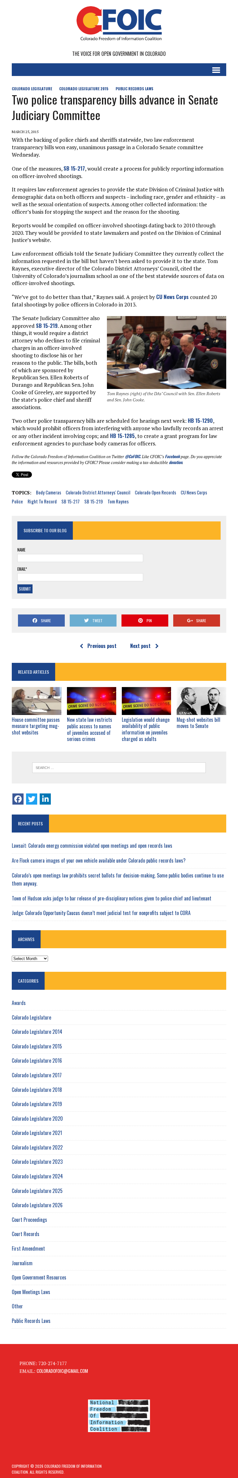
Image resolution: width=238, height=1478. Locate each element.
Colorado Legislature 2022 (37, 1147)
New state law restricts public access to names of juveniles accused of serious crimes (89, 729)
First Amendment (28, 1248)
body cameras (48, 492)
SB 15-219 (47, 325)
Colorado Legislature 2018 (37, 1089)
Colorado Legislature (32, 88)
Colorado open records (155, 492)
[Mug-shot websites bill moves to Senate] (201, 710)
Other (17, 1306)
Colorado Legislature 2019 (37, 1104)
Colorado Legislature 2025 (37, 1190)
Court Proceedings (29, 1219)
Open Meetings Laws (31, 1292)
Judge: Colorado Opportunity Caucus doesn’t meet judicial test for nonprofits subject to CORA (101, 913)
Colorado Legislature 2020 (37, 1118)
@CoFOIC (132, 456)
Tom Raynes (118, 501)
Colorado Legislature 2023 (37, 1161)
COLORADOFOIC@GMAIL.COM (62, 1370)
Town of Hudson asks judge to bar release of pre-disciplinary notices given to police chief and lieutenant (111, 898)
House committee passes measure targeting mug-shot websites (36, 726)
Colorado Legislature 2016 (37, 1060)
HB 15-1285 (122, 436)
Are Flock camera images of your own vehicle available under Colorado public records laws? (99, 860)
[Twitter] (31, 799)
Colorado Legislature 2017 (37, 1075)
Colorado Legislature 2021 (37, 1132)
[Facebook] (18, 799)
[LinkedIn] (45, 799)
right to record (42, 501)
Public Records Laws (134, 88)
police (17, 501)
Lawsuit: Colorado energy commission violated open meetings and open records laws (92, 845)
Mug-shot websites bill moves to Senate (198, 723)
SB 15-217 (74, 168)
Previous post (102, 646)
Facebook (172, 456)
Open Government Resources (39, 1277)
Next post (140, 646)
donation (175, 462)
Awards (19, 1003)
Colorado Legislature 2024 (37, 1176)
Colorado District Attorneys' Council (98, 492)
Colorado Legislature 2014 (37, 1031)
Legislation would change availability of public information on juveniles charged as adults (146, 729)
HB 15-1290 (200, 420)
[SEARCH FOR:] (119, 767)
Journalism (22, 1263)
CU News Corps (172, 297)
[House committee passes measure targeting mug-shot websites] (36, 710)
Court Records (25, 1234)
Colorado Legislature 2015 (83, 88)
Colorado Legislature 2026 (37, 1205)
